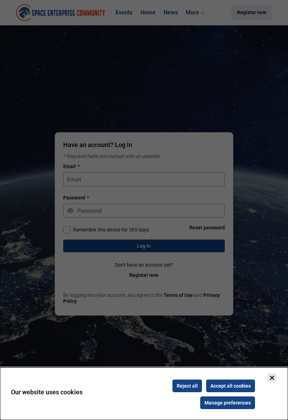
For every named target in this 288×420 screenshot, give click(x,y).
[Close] (272, 378)
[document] (144, 393)
